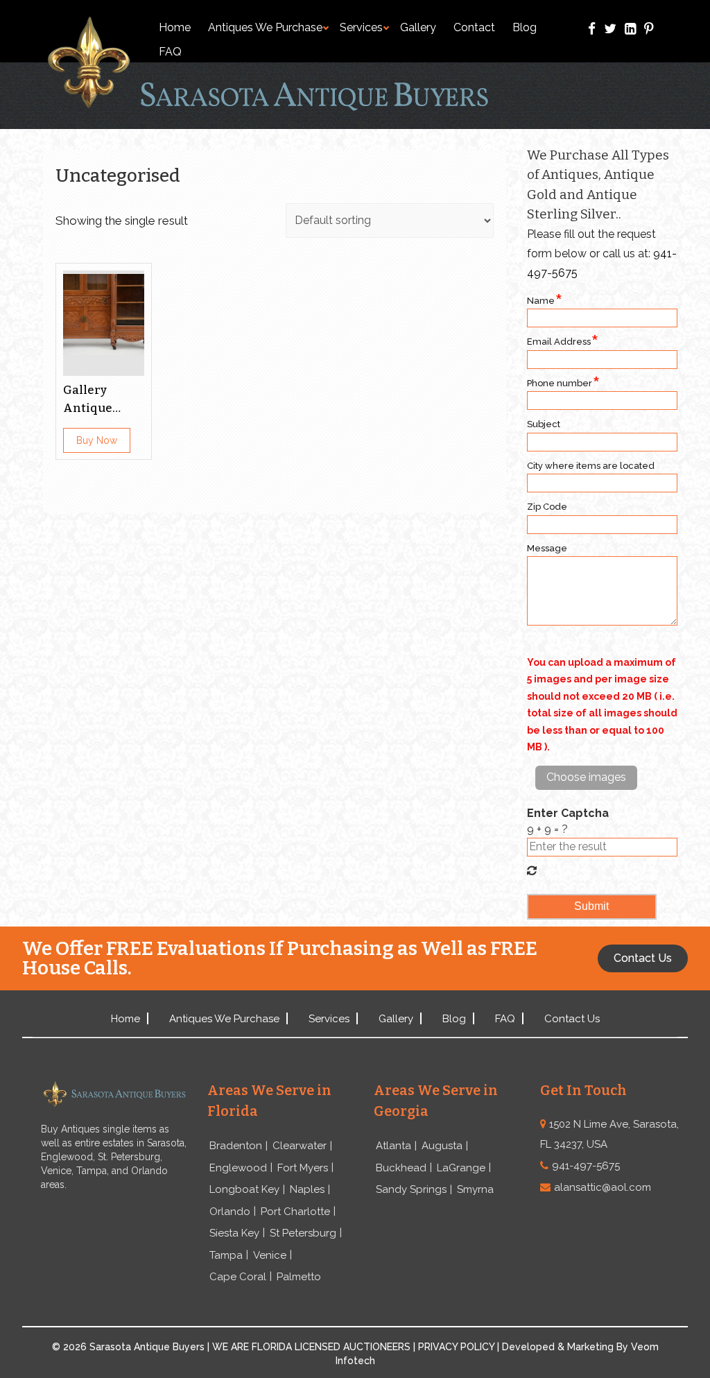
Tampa (226, 1255)
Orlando (229, 1211)
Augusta (442, 1145)
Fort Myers (302, 1168)
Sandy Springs (411, 1189)
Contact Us (572, 1019)
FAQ (170, 51)
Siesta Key (234, 1233)
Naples (307, 1189)
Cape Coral (237, 1277)
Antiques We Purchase (265, 27)
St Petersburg (303, 1233)
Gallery (418, 27)
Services (361, 27)
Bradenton (235, 1145)
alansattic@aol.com (602, 1187)
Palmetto (299, 1277)
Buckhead (401, 1168)
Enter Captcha (568, 813)
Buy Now (96, 440)
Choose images (586, 777)
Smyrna (475, 1189)
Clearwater (299, 1145)
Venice (269, 1255)
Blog (524, 27)
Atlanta (393, 1145)
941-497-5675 (586, 1166)
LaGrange (461, 1168)
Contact (474, 27)
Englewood (238, 1168)
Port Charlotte (295, 1211)
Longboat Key (244, 1189)
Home (175, 27)
